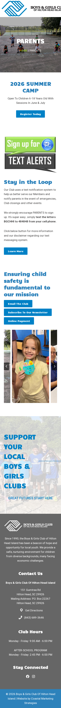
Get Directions (34, 610)
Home (23, 50)
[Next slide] (54, 366)
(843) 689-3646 (34, 617)
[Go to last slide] (6, 366)
